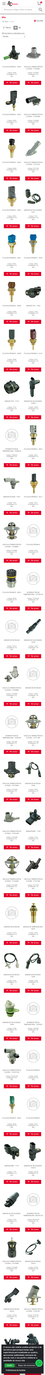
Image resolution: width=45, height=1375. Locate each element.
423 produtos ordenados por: (13, 33)
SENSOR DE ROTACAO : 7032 (12, 976)
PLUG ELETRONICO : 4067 (33, 449)
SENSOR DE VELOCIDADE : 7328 (33, 641)
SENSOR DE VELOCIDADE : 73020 (33, 402)
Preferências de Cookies (15, 1370)
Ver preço (13, 83)
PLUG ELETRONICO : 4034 (12, 592)
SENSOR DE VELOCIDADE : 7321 (33, 211)
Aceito (9, 1365)
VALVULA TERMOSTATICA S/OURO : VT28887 (11, 545)
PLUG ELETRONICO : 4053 (33, 258)
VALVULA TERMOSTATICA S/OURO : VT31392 (33, 163)
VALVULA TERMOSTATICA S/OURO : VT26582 (11, 880)
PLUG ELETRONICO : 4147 (33, 353)
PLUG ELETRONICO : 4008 (12, 306)
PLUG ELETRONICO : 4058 (12, 353)
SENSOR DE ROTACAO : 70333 (12, 1310)
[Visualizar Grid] (15, 28)
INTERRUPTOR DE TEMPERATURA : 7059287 (11, 737)
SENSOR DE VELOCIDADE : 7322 (12, 1214)
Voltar (39, 21)
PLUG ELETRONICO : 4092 (12, 210)
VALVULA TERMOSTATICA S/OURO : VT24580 (11, 1262)
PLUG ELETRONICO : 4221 (33, 497)
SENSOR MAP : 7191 (11, 1166)
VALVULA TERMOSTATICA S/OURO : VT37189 (33, 880)
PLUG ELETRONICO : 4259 (12, 114)
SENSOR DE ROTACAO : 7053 (33, 784)
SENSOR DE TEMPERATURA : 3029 (33, 928)
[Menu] (4, 3)
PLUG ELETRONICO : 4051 (12, 258)
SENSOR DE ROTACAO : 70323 (33, 1262)
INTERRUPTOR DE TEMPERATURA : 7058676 (11, 450)
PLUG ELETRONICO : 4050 (12, 162)
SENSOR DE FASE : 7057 (11, 497)
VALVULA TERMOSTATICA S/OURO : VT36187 (33, 1310)
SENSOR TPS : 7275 (12, 401)
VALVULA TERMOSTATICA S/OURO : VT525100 (11, 1071)
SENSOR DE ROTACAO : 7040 (33, 976)
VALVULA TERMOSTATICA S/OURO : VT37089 (11, 784)
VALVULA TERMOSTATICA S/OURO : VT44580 (33, 115)
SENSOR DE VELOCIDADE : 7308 (12, 1023)
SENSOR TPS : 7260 (33, 306)
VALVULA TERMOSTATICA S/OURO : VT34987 (33, 68)
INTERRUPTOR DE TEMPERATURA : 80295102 (33, 1214)
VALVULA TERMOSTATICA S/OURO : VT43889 (11, 689)
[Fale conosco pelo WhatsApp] (39, 1363)
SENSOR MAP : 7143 (33, 831)
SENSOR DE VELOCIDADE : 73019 (33, 1167)
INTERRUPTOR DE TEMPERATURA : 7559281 (33, 1023)
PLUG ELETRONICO (33, 544)
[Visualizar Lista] (20, 28)
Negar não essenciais (26, 1365)
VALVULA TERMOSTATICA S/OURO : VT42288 (11, 832)
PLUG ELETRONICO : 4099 (12, 67)
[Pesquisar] (40, 9)
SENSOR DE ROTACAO (12, 640)
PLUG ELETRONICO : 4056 (12, 1118)
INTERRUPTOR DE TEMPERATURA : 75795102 (33, 593)
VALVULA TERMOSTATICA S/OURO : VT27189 (33, 737)
